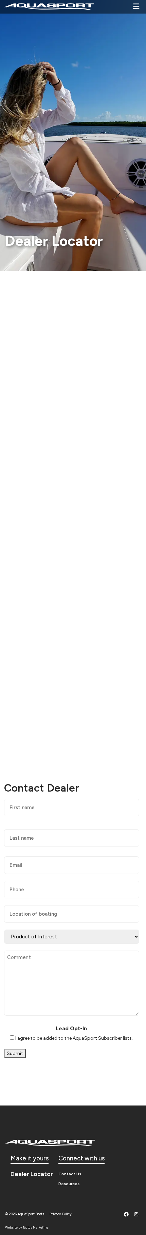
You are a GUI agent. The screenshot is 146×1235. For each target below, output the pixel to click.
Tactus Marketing (35, 1227)
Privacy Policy (61, 1214)
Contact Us (69, 1173)
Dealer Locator (32, 1173)
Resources (68, 1183)
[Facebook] (126, 1214)
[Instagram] (136, 1214)
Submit (15, 1053)
